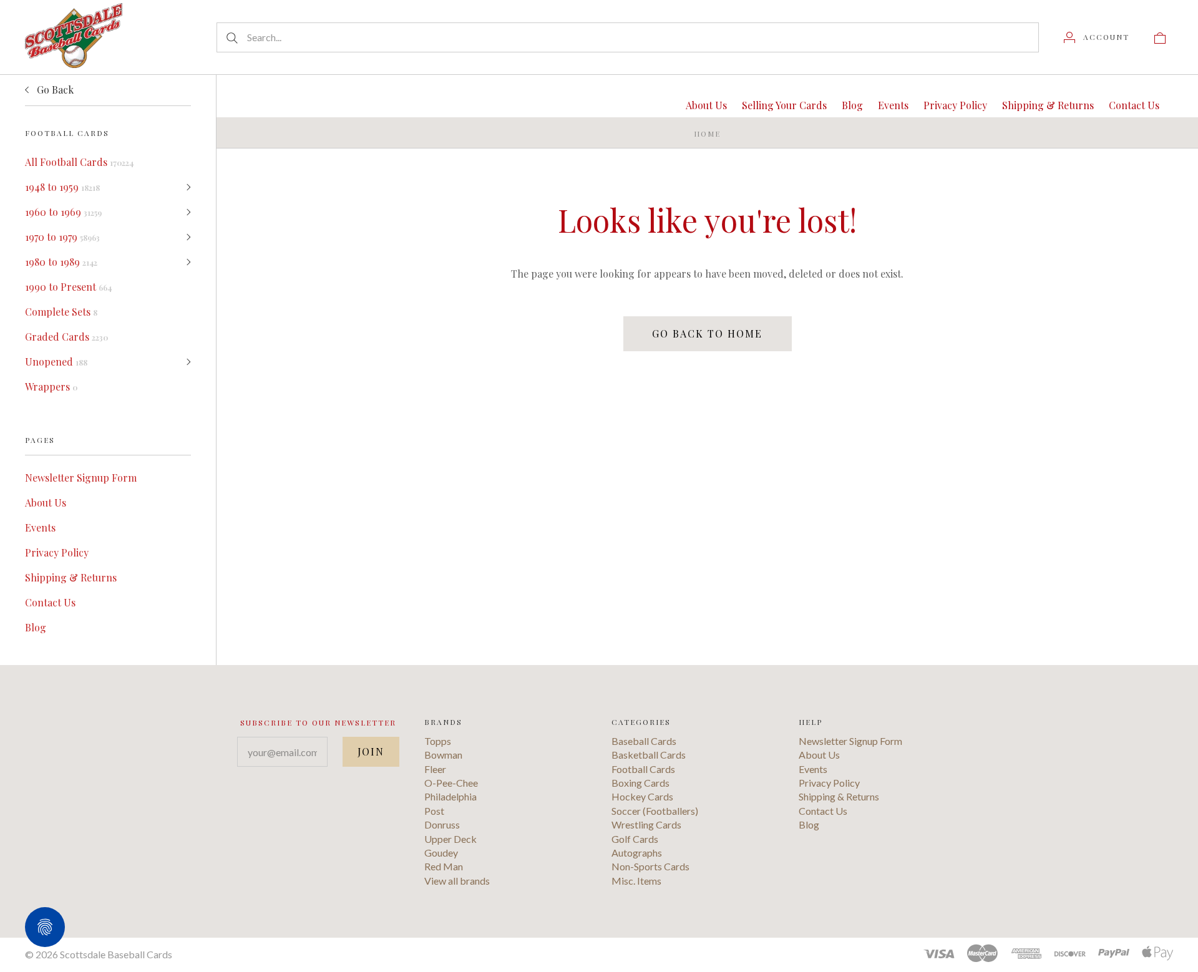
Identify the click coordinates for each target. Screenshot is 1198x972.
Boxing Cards (640, 783)
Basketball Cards (648, 755)
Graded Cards (66, 336)
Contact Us (50, 602)
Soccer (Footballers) (654, 811)
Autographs (636, 852)
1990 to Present (68, 286)
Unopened (56, 361)
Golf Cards (634, 839)
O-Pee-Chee (451, 783)
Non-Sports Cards (650, 866)
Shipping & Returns (71, 577)
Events (40, 527)
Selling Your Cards (784, 105)
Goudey (441, 852)
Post (434, 811)
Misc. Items (636, 881)
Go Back (54, 89)
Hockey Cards (642, 796)
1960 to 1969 (63, 211)
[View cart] (1160, 37)
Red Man (443, 866)
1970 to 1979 (62, 236)
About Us (45, 502)
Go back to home (707, 333)
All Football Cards (79, 161)
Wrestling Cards (646, 824)
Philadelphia (450, 796)
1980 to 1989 (61, 261)
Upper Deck (450, 839)
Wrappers (51, 386)
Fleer (435, 769)
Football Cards (643, 769)
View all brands (457, 881)
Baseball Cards (643, 741)
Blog (35, 627)
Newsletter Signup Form (81, 477)
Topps (437, 741)
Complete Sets (61, 311)
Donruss (442, 824)
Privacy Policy (57, 552)
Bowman (443, 755)
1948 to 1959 (62, 186)
